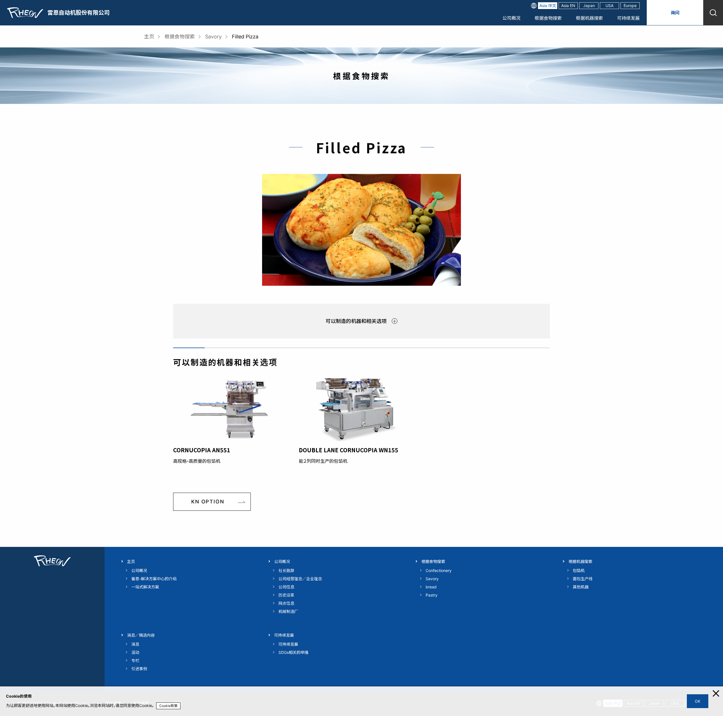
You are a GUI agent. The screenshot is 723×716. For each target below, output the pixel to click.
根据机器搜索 (589, 18)
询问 (675, 13)
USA (609, 5)
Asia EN (568, 5)
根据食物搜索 (548, 18)
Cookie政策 (168, 706)
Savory (213, 37)
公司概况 (511, 18)
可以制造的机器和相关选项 (356, 321)
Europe (630, 5)
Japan (589, 5)
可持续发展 (628, 18)
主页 (149, 37)
